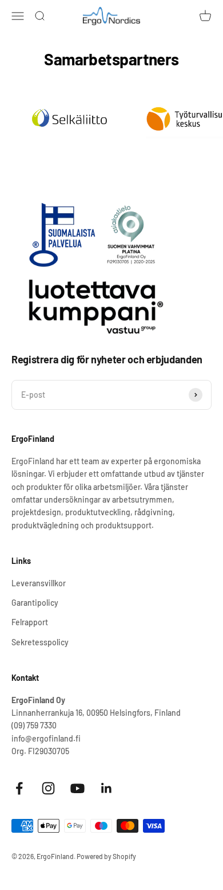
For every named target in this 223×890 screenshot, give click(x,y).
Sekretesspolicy (40, 642)
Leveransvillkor (38, 583)
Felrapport (29, 622)
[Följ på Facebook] (19, 788)
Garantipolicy (34, 602)
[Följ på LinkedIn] (106, 788)
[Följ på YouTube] (77, 788)
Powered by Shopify (106, 856)
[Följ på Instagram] (48, 788)
